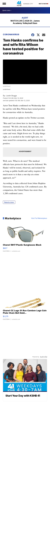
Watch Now (43, 3)
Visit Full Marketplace (39, 218)
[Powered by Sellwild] (43, 357)
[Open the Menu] (4, 4)
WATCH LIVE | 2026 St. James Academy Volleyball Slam (25, 22)
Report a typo (9, 202)
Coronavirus (11, 34)
